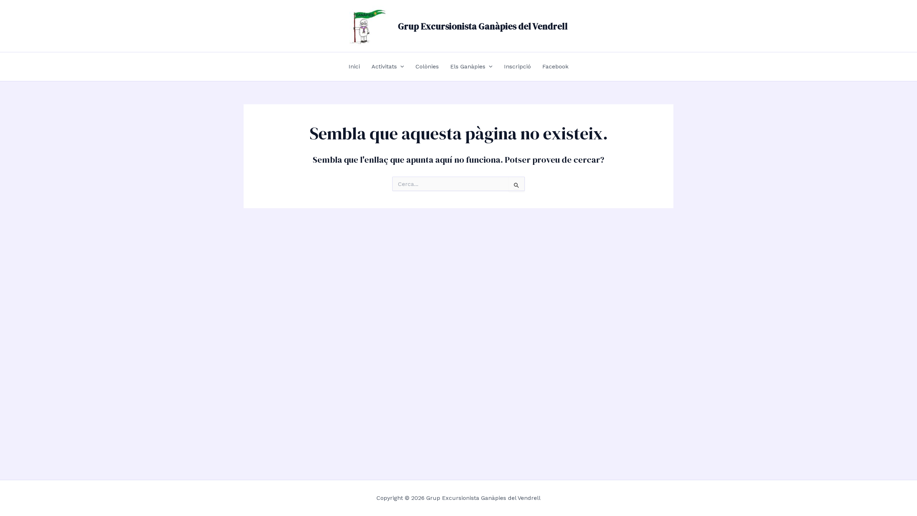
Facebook (555, 66)
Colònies (427, 66)
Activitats (384, 66)
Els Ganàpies (467, 66)
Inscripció (517, 66)
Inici (354, 66)
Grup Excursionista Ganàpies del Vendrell (483, 26)
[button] (400, 66)
